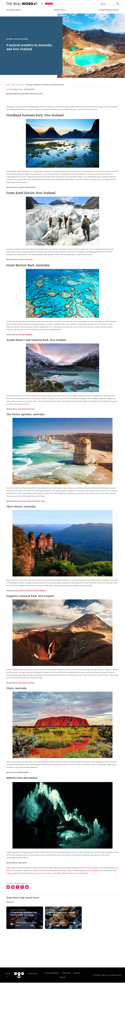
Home (8, 85)
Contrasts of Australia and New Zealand (31, 591)
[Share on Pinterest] (22, 887)
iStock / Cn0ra (67, 870)
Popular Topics (59, 10)
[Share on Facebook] (13, 887)
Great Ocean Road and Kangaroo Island (31, 501)
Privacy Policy (66, 973)
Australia (81, 109)
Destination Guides (13, 10)
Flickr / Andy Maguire (55, 873)
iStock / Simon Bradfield (91, 868)
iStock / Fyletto (48, 868)
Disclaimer (77, 973)
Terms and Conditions (52, 973)
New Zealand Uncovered (26, 409)
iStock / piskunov (36, 873)
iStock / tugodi (33, 870)
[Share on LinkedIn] (27, 887)
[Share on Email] (8, 887)
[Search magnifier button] (117, 3)
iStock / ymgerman (93, 870)
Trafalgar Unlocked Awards (108, 10)
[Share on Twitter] (17, 887)
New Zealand (92, 109)
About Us (62, 977)
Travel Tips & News (17, 85)
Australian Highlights (25, 334)
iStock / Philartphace (81, 873)
